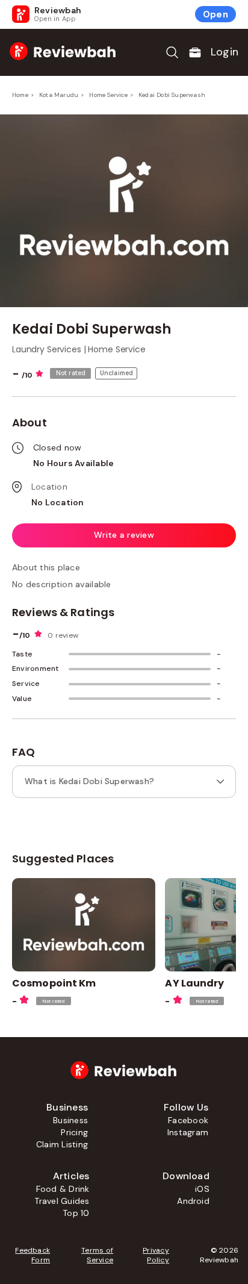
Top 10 (76, 1213)
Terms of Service (97, 1255)
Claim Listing (62, 1144)
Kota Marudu (58, 95)
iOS (202, 1188)
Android (193, 1200)
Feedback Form (32, 1255)
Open (215, 14)
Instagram (187, 1132)
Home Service (108, 95)
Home (20, 95)
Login (224, 52)
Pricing (74, 1132)
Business (70, 1120)
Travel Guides (61, 1200)
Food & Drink (63, 1188)
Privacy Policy (156, 1255)
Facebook (188, 1120)
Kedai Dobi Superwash (171, 95)
